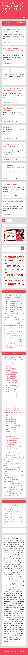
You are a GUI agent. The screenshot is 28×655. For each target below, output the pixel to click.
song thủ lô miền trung (12, 453)
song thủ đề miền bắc (12, 383)
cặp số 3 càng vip (11, 368)
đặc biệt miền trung (11, 440)
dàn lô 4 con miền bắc (12, 394)
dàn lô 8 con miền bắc (12, 398)
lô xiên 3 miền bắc (11, 404)
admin (15, 42)
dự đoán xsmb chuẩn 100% (12, 303)
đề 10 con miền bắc (11, 372)
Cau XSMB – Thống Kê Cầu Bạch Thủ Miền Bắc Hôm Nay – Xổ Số (13, 51)
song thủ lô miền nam (12, 431)
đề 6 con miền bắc (11, 376)
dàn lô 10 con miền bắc (12, 400)
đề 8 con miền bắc (11, 378)
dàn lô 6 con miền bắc (12, 396)
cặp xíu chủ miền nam (12, 415)
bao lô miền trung (11, 436)
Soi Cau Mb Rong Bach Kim (13, 184)
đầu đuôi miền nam (11, 429)
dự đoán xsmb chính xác (11, 301)
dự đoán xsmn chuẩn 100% (12, 305)
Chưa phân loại (9, 299)
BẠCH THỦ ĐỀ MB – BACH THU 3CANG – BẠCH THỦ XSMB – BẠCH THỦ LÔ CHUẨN (14, 360)
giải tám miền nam (11, 421)
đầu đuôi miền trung (12, 449)
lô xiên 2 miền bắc (11, 402)
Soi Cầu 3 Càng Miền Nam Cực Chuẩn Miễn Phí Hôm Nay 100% (12, 146)
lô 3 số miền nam (11, 423)
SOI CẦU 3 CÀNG (9, 127)
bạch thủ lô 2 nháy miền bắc (14, 390)
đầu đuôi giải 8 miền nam (13, 425)
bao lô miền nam (11, 417)
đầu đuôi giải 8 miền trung (13, 447)
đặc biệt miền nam (11, 419)
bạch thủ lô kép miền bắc (13, 388)
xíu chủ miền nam (11, 427)
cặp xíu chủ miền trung (12, 438)
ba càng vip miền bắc (12, 366)
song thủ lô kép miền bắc (13, 408)
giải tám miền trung (11, 442)
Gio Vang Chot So (10, 455)
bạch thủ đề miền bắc (12, 370)
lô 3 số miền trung (11, 444)
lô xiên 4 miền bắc (11, 406)
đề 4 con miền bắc (11, 374)
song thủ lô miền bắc (12, 410)
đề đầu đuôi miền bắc (12, 380)
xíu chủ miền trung (11, 451)
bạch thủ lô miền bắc (12, 392)
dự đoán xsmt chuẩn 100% (12, 307)
